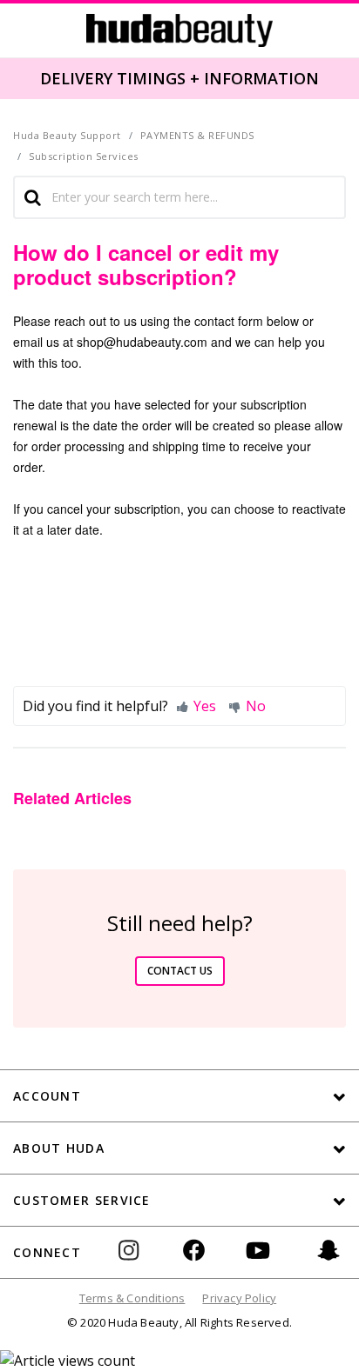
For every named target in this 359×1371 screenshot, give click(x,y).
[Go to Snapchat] (328, 1263)
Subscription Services (84, 156)
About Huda (59, 1148)
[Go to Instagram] (136, 1263)
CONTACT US (180, 970)
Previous (10, 77)
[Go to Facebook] (194, 1263)
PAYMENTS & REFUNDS (197, 135)
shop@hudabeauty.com (142, 341)
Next (346, 77)
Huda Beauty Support (67, 135)
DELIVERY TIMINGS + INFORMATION (179, 78)
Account (47, 1096)
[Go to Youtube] (257, 1263)
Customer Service (82, 1200)
